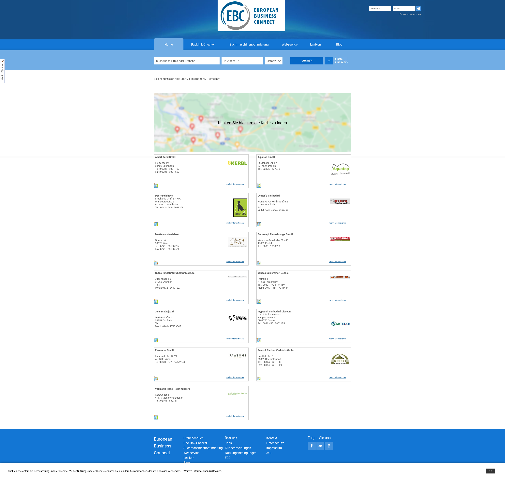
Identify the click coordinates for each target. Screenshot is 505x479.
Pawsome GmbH (164, 350)
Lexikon (315, 44)
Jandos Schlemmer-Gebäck (273, 272)
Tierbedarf (213, 78)
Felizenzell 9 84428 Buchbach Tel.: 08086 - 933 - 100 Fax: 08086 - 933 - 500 (167, 167)
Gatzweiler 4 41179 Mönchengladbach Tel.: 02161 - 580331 (169, 397)
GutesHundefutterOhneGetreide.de (175, 272)
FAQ (228, 458)
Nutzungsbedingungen (240, 453)
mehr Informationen (235, 184)
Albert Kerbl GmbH (165, 157)
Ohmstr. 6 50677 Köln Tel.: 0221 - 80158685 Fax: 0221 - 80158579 (167, 245)
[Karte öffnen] (156, 186)
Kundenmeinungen (238, 448)
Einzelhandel (197, 78)
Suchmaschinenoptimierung (249, 44)
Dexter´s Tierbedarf (269, 195)
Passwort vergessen (410, 14)
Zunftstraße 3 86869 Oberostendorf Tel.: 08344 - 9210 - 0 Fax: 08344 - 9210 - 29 (270, 360)
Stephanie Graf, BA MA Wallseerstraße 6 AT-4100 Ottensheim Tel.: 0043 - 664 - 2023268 (169, 203)
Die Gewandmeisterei (167, 234)
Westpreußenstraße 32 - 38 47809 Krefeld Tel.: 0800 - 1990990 (273, 243)
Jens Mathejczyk (164, 311)
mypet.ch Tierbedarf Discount (274, 311)
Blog (339, 44)
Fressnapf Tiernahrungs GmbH (275, 234)
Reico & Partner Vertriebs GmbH (276, 350)
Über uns (231, 438)
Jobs (228, 443)
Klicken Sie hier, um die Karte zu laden (252, 122)
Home (169, 44)
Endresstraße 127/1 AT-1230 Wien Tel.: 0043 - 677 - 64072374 (170, 359)
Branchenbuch (193, 438)
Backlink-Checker (203, 44)
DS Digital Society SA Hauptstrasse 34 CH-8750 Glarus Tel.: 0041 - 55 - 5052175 (271, 319)
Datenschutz (275, 443)
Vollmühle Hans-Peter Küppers (172, 388)
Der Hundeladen (164, 195)
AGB (269, 453)
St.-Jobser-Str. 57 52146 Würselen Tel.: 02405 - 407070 (269, 165)
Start (183, 78)
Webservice (289, 44)
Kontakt (271, 438)
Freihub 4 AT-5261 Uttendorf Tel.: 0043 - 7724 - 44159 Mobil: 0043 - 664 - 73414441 (274, 283)
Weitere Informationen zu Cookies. (202, 471)
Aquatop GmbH (266, 157)
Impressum (274, 448)
